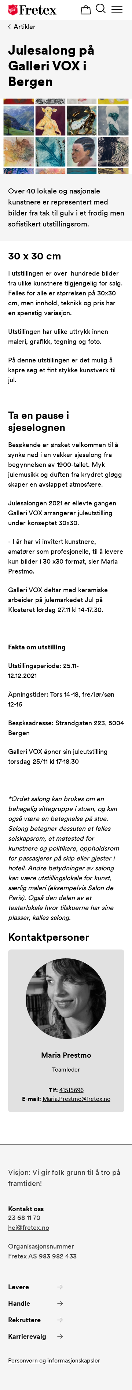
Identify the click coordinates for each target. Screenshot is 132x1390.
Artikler (25, 26)
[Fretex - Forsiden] (32, 10)
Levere (18, 1287)
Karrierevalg (27, 1336)
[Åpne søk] (101, 9)
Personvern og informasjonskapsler (54, 1360)
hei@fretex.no (28, 1227)
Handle (19, 1303)
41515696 (71, 1090)
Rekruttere (24, 1320)
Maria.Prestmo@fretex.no (76, 1098)
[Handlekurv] (86, 10)
